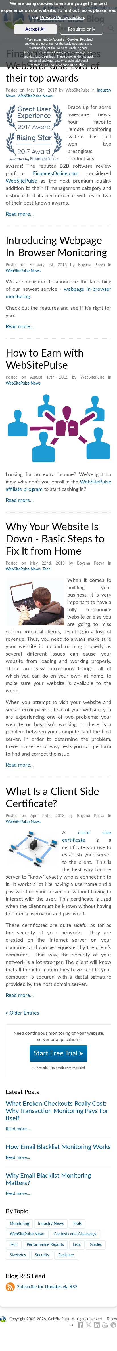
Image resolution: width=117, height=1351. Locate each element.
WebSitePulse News (35, 96)
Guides (96, 1245)
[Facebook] (80, 1325)
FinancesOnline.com (55, 173)
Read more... (20, 214)
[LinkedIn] (97, 1325)
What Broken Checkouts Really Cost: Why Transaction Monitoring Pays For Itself (57, 1110)
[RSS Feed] (113, 1325)
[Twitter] (88, 1325)
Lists (77, 1245)
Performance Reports (45, 1245)
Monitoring (19, 1224)
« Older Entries (22, 1013)
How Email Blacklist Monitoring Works (58, 1147)
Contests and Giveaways (75, 1234)
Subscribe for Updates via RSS (47, 1286)
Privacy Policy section (62, 17)
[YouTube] (105, 1325)
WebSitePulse (21, 181)
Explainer (66, 1255)
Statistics (18, 1255)
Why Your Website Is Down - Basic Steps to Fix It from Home (55, 539)
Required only (81, 29)
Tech (47, 569)
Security (42, 1255)
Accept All (35, 29)
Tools (77, 1224)
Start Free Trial (56, 1053)
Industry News (51, 1224)
